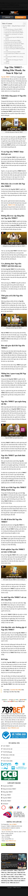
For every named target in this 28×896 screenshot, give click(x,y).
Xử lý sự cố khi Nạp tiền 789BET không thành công (15, 49)
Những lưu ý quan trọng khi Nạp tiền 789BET (14, 43)
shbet (16, 848)
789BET (13, 848)
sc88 (9, 850)
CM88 (8, 848)
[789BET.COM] (14, 12)
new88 (24, 850)
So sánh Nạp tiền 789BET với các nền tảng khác (14, 57)
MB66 (16, 850)
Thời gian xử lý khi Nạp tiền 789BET (12, 40)
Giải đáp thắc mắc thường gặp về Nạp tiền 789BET (14, 60)
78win (20, 850)
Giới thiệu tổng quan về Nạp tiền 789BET (13, 29)
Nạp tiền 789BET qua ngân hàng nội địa (13, 45)
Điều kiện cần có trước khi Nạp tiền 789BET (14, 32)
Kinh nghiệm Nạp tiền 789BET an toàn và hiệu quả (15, 54)
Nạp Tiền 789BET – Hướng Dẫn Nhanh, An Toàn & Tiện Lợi (14, 26)
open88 (12, 850)
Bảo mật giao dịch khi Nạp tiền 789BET (13, 42)
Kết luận (7, 63)
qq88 (20, 848)
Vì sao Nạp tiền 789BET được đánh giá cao (14, 30)
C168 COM (4, 850)
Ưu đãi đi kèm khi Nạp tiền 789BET (13, 51)
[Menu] (2, 13)
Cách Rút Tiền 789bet (15, 689)
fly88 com (3, 848)
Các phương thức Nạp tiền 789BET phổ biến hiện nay (14, 38)
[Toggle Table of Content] (23, 23)
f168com (24, 848)
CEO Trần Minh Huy (6, 829)
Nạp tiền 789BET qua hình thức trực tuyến (14, 47)
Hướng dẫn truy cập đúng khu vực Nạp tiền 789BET (14, 35)
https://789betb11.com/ (13, 728)
